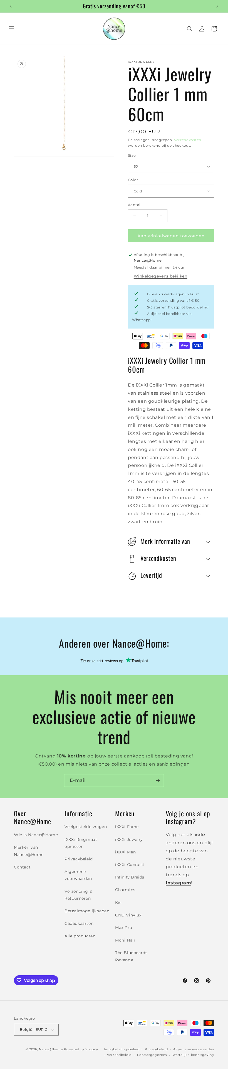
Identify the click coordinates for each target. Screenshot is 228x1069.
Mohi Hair (125, 940)
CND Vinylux (128, 915)
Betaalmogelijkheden (87, 910)
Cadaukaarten (79, 923)
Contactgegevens (152, 1055)
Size (132, 155)
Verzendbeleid (119, 1055)
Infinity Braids (129, 877)
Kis (118, 902)
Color (133, 180)
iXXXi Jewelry (129, 839)
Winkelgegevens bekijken (160, 276)
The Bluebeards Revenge (131, 956)
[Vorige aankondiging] (11, 6)
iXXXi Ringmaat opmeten (81, 843)
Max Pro (123, 927)
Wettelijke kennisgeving (193, 1055)
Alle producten (80, 935)
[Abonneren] (158, 780)
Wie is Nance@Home (36, 834)
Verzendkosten (187, 140)
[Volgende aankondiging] (217, 6)
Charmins (125, 889)
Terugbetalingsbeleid (121, 1049)
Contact (22, 867)
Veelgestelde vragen (86, 826)
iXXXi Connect (130, 864)
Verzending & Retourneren (78, 895)
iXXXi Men (125, 852)
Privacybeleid (79, 859)
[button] (12, 29)
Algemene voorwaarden (78, 875)
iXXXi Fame (127, 826)
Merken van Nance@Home (29, 851)
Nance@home (51, 1049)
